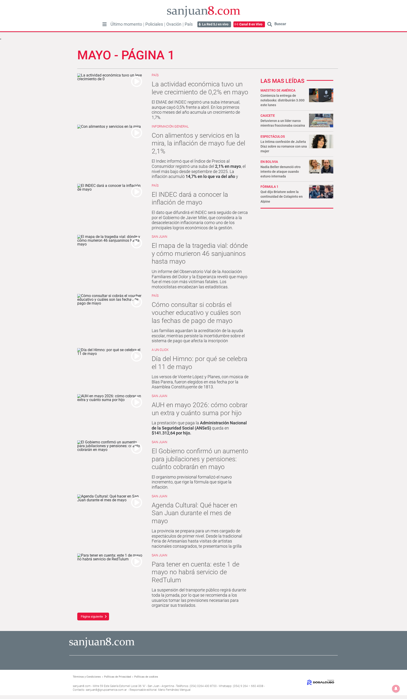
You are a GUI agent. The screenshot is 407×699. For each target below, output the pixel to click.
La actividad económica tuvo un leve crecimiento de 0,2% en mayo (200, 88)
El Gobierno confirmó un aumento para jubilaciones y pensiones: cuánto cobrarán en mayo (200, 459)
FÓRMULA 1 (269, 187)
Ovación (173, 24)
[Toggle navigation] (104, 24)
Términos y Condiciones (87, 676)
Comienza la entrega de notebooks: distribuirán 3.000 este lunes (282, 100)
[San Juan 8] (101, 647)
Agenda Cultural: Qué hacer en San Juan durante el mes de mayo (194, 513)
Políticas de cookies (146, 676)
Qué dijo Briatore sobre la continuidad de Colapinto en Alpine (281, 196)
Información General (170, 126)
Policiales (154, 24)
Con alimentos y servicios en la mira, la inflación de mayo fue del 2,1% (198, 143)
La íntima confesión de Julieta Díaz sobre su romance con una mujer (283, 146)
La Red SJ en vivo (215, 24)
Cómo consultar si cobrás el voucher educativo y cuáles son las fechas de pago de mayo (196, 312)
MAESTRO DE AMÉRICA (277, 90)
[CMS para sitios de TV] (304, 682)
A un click (160, 350)
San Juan (159, 236)
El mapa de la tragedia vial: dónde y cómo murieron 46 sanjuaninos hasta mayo (200, 253)
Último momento (126, 24)
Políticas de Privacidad (117, 676)
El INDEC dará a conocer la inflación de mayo (190, 198)
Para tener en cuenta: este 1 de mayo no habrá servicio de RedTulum (195, 572)
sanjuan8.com (82, 686)
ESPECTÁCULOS (272, 136)
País (189, 24)
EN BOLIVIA (269, 162)
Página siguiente (92, 616)
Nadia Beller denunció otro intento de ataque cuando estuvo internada (280, 171)
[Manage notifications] (396, 688)
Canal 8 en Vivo (250, 24)
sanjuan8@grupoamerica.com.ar (106, 689)
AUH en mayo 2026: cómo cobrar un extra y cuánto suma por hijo (200, 409)
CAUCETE (267, 115)
